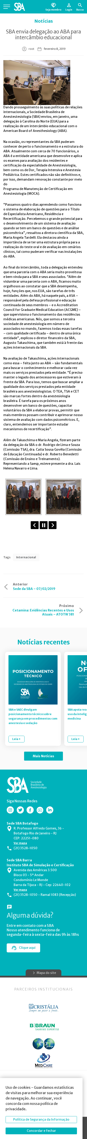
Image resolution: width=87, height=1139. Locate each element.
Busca (80, 9)
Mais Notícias (43, 756)
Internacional (26, 557)
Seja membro (53, 9)
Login (68, 9)
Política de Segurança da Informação (41, 1119)
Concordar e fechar (41, 1131)
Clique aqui (27, 948)
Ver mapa (20, 843)
